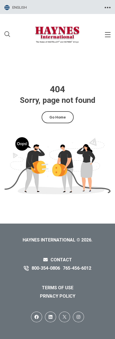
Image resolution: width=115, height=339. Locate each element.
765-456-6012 (77, 268)
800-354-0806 (46, 268)
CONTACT (61, 259)
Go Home (57, 117)
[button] (7, 35)
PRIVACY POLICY (57, 296)
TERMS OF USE (57, 287)
